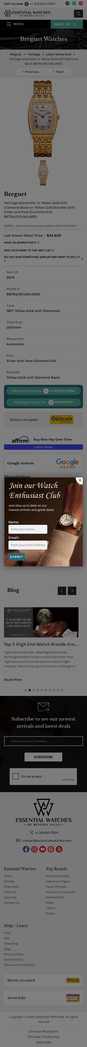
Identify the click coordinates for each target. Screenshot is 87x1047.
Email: (13, 537)
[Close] (79, 481)
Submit (16, 556)
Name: (13, 522)
